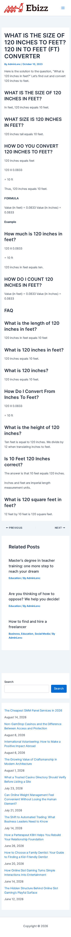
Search (8, 681)
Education (15, 578)
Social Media (42, 633)
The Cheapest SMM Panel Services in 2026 (33, 710)
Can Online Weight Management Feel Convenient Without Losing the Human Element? (30, 799)
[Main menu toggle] (63, 8)
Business (14, 633)
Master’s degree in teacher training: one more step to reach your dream (32, 565)
